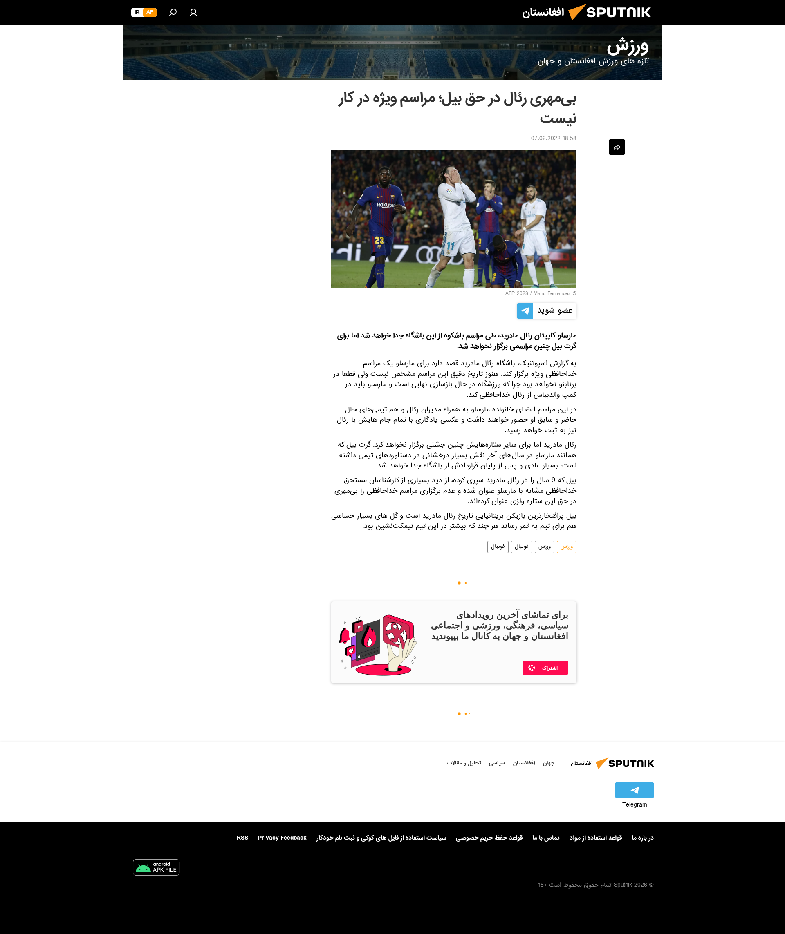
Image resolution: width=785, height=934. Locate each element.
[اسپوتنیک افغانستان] (613, 23)
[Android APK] (156, 869)
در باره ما (643, 838)
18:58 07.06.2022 (553, 139)
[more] (617, 147)
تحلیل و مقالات (464, 763)
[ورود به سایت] (193, 12)
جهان (548, 763)
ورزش (567, 547)
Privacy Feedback (282, 838)
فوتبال (522, 547)
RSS (242, 838)
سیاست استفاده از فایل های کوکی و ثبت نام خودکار (381, 838)
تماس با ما (546, 838)
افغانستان (524, 763)
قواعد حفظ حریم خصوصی (489, 838)
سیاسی (497, 763)
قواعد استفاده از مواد (596, 838)
